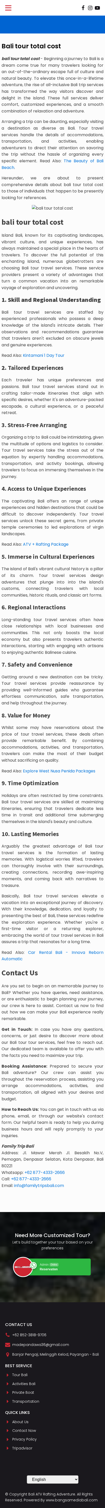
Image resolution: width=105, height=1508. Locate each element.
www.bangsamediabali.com (72, 1500)
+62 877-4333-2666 (44, 1172)
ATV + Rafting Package (46, 544)
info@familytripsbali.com (39, 1186)
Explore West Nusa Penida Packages (59, 771)
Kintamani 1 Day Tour (43, 355)
